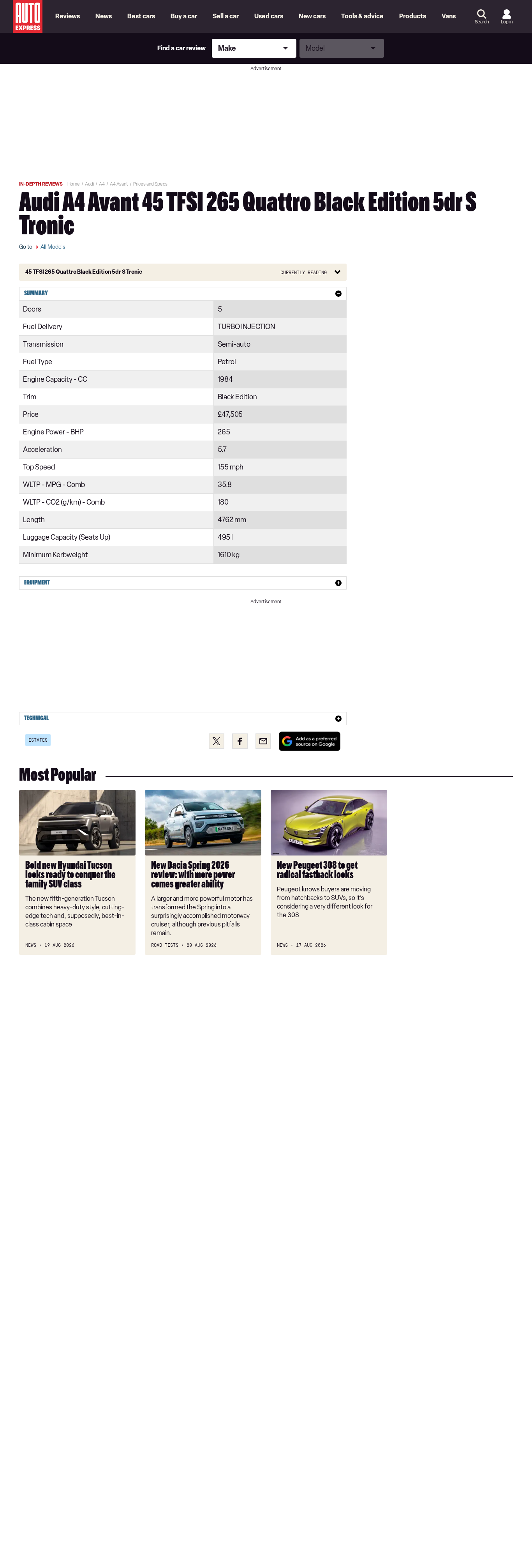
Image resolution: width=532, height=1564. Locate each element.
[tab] (183, 293)
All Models (53, 247)
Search (482, 22)
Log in (507, 22)
